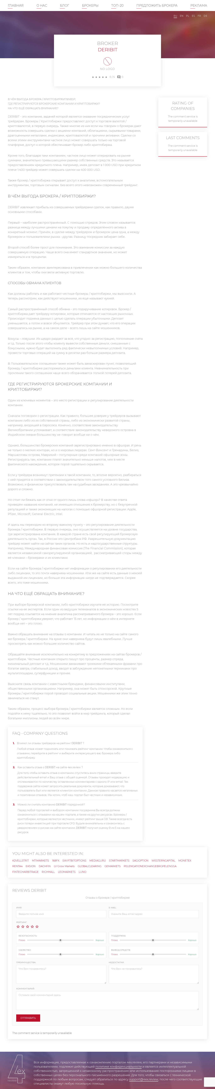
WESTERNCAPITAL (163, 860)
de (205, 15)
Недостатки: (116, 962)
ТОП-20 (117, 5)
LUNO (82, 871)
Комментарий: (25, 988)
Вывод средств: (121, 950)
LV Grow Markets (64, 866)
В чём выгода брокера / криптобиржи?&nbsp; (42, 99)
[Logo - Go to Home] (16, 1070)
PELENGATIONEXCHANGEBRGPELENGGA (150, 866)
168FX (55, 860)
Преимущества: (26, 962)
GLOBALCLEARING (89, 866)
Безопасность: (28, 935)
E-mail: (113, 907)
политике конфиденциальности (118, 1066)
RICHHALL (48, 871)
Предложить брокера (157, 5)
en (181, 15)
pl (187, 15)
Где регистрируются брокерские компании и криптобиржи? (54, 103)
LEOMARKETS (67, 871)
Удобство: (25, 950)
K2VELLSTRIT (20, 860)
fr (199, 15)
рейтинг (53, 753)
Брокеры (90, 5)
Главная (16, 5)
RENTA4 (17, 866)
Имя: (19, 907)
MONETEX (184, 860)
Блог (64, 5)
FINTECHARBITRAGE (25, 871)
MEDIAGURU (97, 860)
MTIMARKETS (40, 860)
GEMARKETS (113, 866)
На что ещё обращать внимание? (33, 108)
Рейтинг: (21, 922)
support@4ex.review (143, 1079)
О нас (42, 5)
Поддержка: (118, 935)
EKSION (31, 866)
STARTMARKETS (119, 860)
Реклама (198, 5)
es (193, 15)
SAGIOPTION (140, 860)
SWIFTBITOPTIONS (74, 860)
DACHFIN (45, 866)
